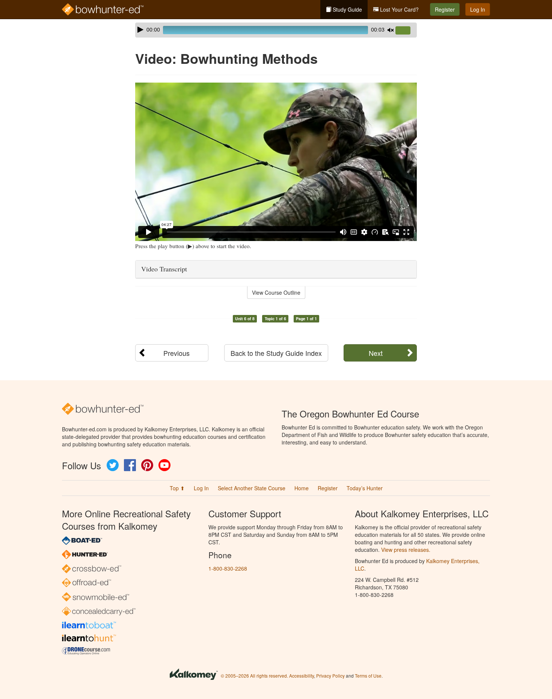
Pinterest (147, 465)
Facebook (130, 465)
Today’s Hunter (365, 488)
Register (445, 9)
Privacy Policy (330, 675)
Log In (477, 9)
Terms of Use (368, 675)
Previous (176, 353)
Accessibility (301, 675)
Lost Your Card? (399, 9)
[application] (276, 30)
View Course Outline (276, 292)
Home (301, 488)
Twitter (113, 465)
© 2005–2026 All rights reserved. (254, 675)
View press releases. (405, 549)
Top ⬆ (177, 488)
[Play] (140, 30)
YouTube (164, 465)
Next (376, 353)
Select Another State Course (251, 488)
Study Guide (346, 9)
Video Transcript (164, 268)
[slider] (405, 31)
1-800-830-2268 (227, 568)
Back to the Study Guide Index (276, 353)
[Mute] (391, 30)
